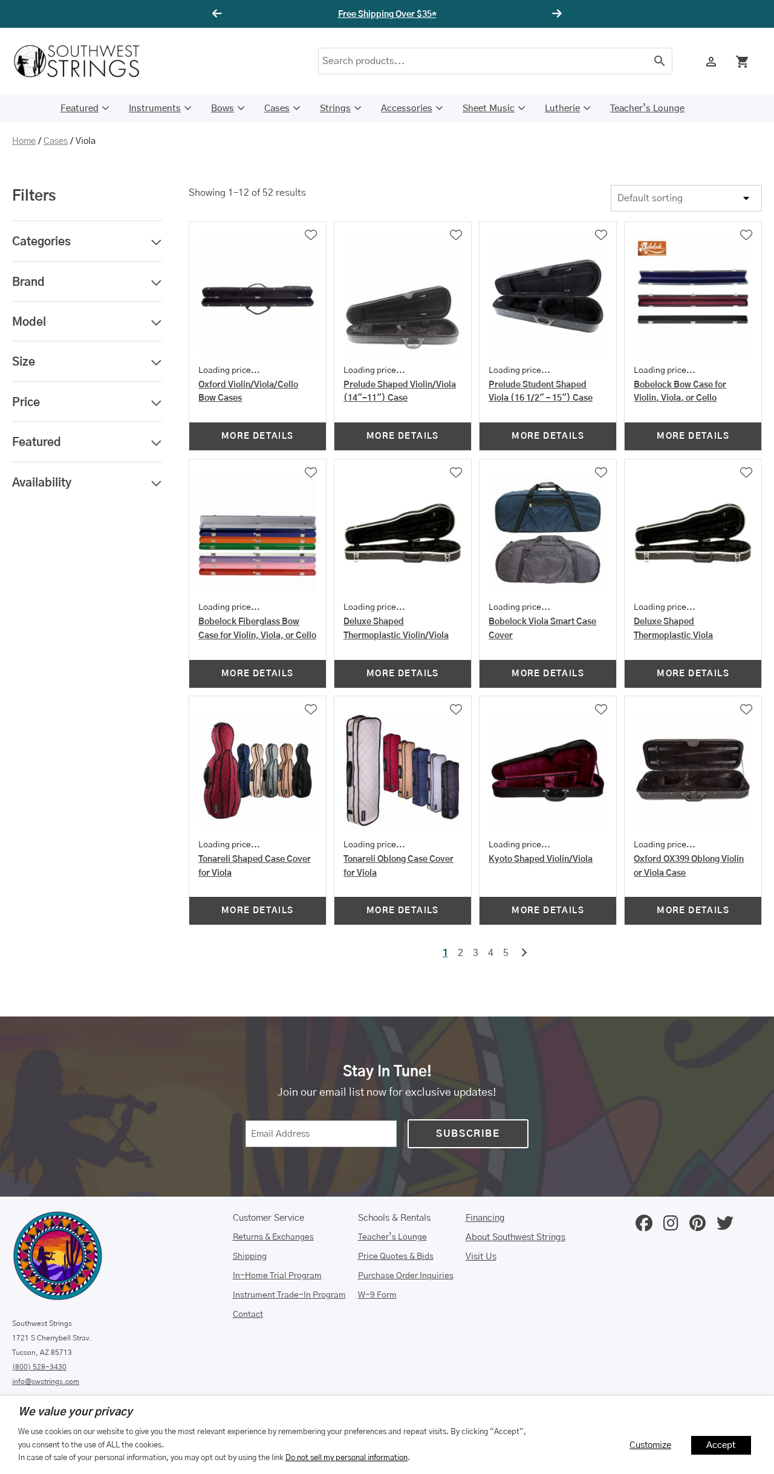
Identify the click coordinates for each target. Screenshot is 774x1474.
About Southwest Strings (515, 1237)
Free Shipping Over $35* (387, 14)
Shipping (250, 1256)
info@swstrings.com (45, 1381)
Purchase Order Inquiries (406, 1276)
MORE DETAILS (257, 436)
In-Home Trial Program (277, 1276)
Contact (248, 1314)
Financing (485, 1218)
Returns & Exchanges (273, 1237)
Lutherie (562, 108)
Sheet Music (489, 108)
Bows (222, 108)
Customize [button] (650, 1445)
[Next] (555, 14)
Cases (277, 108)
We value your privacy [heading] (75, 1412)
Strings (335, 108)
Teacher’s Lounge (647, 108)
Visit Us (481, 1256)
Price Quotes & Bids (396, 1256)
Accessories (406, 108)
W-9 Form (377, 1295)
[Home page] (84, 61)
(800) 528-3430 (39, 1367)
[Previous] (219, 14)
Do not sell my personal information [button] (346, 1457)
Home (24, 141)
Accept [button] (721, 1445)
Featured (79, 108)
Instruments (155, 108)
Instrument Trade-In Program (289, 1295)
